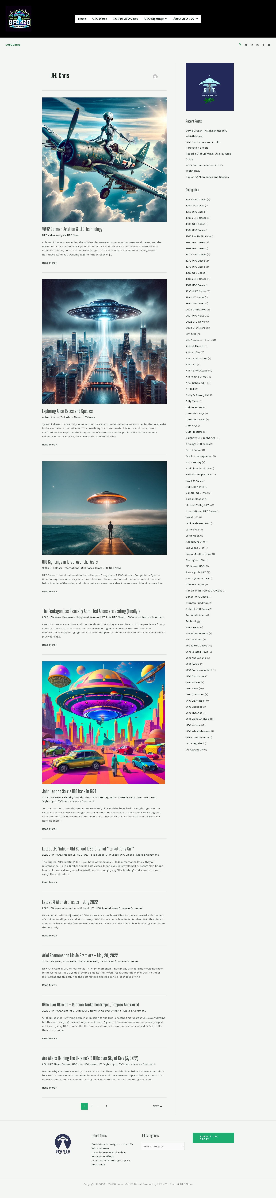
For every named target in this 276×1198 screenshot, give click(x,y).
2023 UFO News (195, 327)
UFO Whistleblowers (198, 731)
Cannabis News (195, 419)
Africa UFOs (69, 961)
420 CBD (191, 334)
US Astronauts (195, 749)
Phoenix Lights (195, 584)
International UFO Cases (79, 567)
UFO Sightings (154, 18)
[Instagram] (257, 45)
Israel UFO (101, 567)
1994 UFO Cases (195, 303)
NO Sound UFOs (195, 566)
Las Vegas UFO (195, 547)
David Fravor (194, 450)
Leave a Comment (153, 617)
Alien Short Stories (197, 370)
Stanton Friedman (197, 602)
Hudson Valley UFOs (74, 854)
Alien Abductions (196, 358)
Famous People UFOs (123, 797)
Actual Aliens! (50, 417)
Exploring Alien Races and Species (67, 411)
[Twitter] (246, 45)
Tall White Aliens (71, 417)
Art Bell (190, 388)
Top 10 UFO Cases (196, 645)
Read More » (49, 262)
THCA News (193, 627)
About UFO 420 (183, 18)
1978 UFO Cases (195, 266)
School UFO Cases (197, 596)
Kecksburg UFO (195, 541)
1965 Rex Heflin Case (198, 236)
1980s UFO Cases (196, 278)
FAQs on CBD (193, 480)
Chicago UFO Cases (198, 443)
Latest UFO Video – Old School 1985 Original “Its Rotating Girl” (88, 848)
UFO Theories (194, 712)
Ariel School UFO (84, 908)
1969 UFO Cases (195, 248)
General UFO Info (100, 617)
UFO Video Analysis (54, 235)
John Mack (193, 535)
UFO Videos (133, 617)
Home (82, 18)
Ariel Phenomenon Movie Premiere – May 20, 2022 (80, 955)
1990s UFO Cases (52, 567)
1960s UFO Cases (196, 217)
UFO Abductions (196, 657)
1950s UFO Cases (196, 199)
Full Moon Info (195, 486)
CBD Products (194, 431)
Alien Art (67, 908)
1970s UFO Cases (196, 254)
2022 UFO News (51, 617)
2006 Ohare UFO (196, 309)
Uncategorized (195, 743)
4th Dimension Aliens (199, 340)
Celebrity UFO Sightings (77, 797)
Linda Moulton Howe (198, 554)
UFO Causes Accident (199, 670)
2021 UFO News (51, 1064)
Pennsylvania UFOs (198, 578)
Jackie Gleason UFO (198, 523)
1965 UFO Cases (195, 242)
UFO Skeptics (194, 706)
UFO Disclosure (195, 676)
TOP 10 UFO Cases (125, 18)
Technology (193, 621)
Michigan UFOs (195, 560)
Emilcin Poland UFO (198, 468)
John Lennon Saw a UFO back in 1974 (69, 791)
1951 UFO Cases (195, 205)
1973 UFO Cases (195, 260)
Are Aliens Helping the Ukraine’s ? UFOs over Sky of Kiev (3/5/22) (90, 1058)
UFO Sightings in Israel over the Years (70, 562)
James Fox (192, 529)
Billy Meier (192, 401)
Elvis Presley (100, 797)
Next (157, 1106)
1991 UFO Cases (195, 297)
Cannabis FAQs (195, 413)
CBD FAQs (191, 425)
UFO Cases (143, 797)
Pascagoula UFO (196, 572)
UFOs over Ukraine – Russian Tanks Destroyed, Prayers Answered (90, 1004)
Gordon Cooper (195, 498)
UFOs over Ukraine (109, 1010)
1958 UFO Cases (195, 211)
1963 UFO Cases (195, 223)
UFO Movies (107, 961)
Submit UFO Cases (197, 609)
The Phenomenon (197, 633)
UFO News (99, 18)
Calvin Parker (194, 407)
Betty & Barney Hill (198, 395)
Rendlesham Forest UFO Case (204, 590)
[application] (165, 19)
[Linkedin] (252, 45)
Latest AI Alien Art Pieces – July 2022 (70, 902)
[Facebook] (263, 45)
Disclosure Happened (75, 617)
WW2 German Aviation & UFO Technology (72, 229)
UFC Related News (107, 908)
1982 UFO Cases (195, 285)
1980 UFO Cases (195, 272)
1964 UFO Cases (195, 230)
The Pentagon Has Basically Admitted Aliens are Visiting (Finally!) (91, 611)
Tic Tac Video (96, 854)
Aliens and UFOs (196, 376)
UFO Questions (195, 694)
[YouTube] (269, 45)
